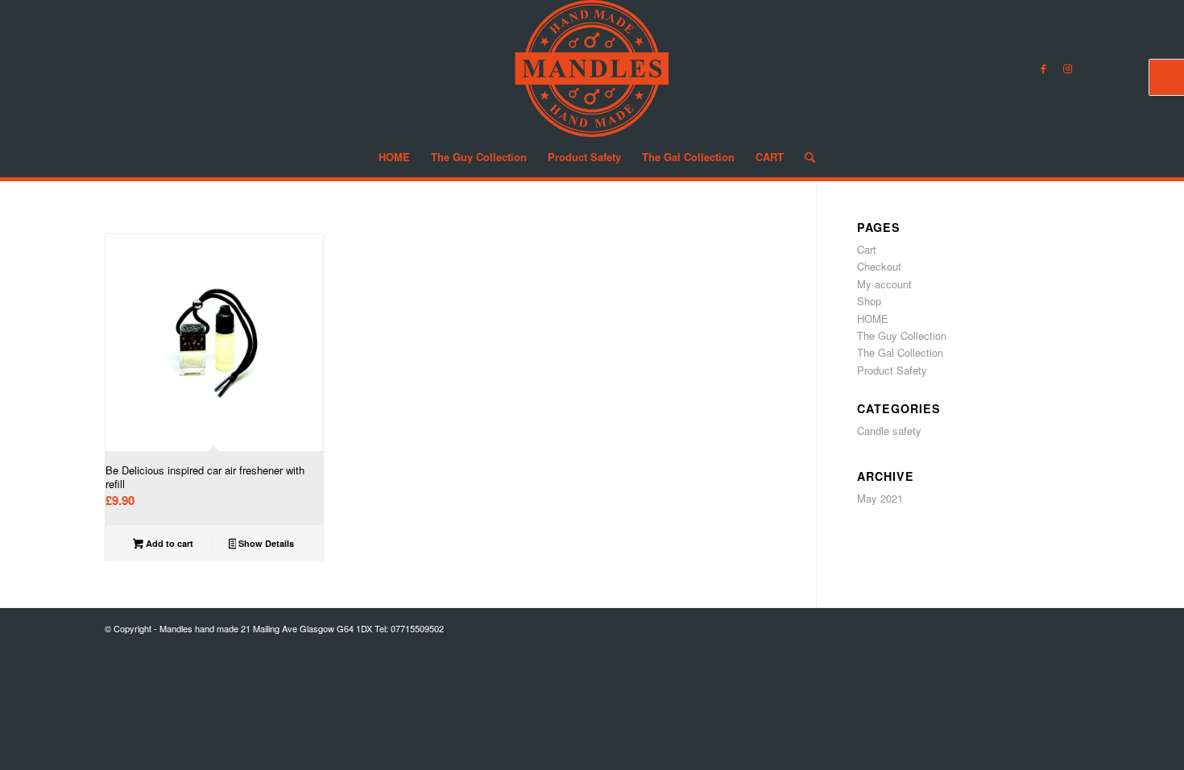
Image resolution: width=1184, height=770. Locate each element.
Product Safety (892, 370)
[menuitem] (394, 157)
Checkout (879, 266)
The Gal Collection (900, 352)
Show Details (265, 543)
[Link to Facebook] (1043, 68)
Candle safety (889, 430)
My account (884, 284)
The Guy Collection (901, 335)
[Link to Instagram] (1067, 68)
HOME (872, 318)
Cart (866, 249)
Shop (869, 300)
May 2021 (880, 498)
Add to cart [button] (168, 543)
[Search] (804, 157)
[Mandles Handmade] (592, 68)
